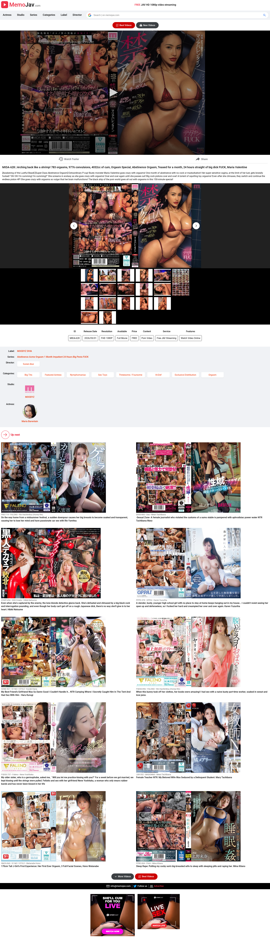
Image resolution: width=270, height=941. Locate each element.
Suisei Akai (28, 364)
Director (77, 14)
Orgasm (212, 375)
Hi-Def (158, 375)
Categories (49, 14)
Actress (7, 14)
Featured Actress (53, 375)
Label (64, 14)
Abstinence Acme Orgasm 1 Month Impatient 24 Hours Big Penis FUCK (52, 357)
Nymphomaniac (78, 375)
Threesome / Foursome (130, 375)
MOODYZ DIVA (24, 351)
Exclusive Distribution (185, 375)
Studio (20, 14)
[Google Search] (264, 15)
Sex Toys (102, 375)
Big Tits (28, 375)
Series (33, 14)
